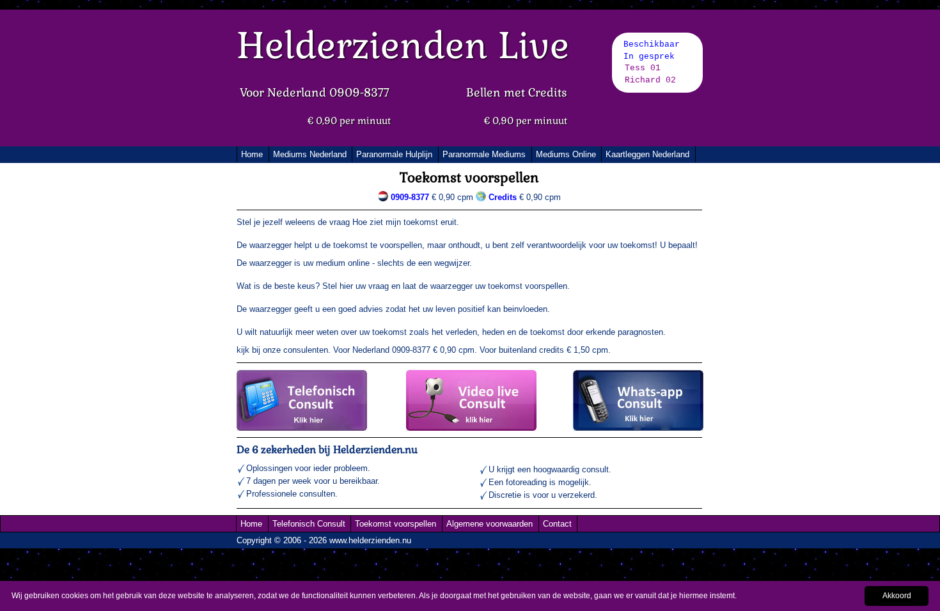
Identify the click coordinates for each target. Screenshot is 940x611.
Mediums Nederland (310, 154)
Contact (557, 524)
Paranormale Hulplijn (394, 154)
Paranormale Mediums (484, 154)
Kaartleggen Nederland (647, 154)
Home (252, 154)
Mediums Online (566, 154)
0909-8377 (410, 197)
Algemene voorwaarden (489, 524)
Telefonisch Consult (308, 524)
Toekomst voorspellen (395, 524)
